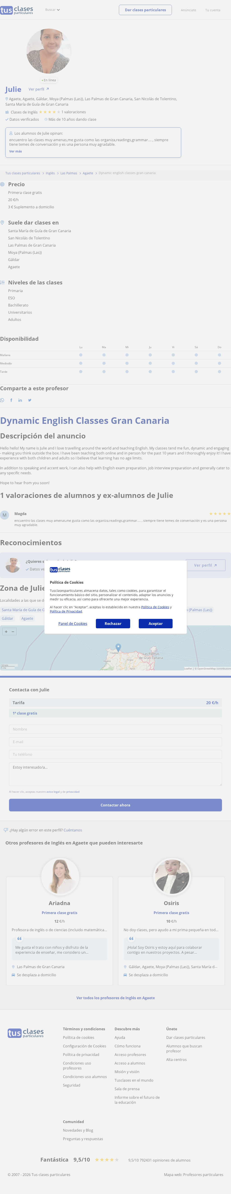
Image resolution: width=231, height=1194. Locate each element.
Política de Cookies (155, 607)
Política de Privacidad (66, 611)
